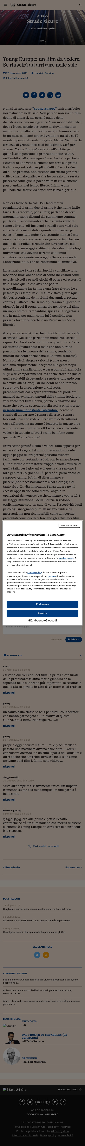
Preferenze (42, 604)
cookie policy (66, 558)
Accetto (42, 613)
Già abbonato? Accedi (42, 620)
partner (52, 576)
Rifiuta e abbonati (69, 525)
